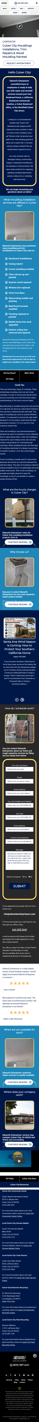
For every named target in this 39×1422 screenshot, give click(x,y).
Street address (19, 790)
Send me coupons (14, 877)
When (15, 12)
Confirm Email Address (20, 838)
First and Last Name (19, 765)
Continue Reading (18, 542)
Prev (17, 699)
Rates (13, 8)
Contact (31, 8)
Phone (19, 777)
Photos (30, 1380)
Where (24, 12)
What (5, 8)
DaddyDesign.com (24, 1418)
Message (19, 850)
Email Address (19, 826)
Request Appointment (19, 63)
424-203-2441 (23, 3)
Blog (15, 1382)
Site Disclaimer (31, 1416)
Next (22, 699)
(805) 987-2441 (21, 1365)
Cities (17, 1380)
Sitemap (23, 1416)
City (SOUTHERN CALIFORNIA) (19, 802)
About (23, 1380)
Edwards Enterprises (4, 3)
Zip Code (19, 814)
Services (9, 1380)
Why (21, 8)
